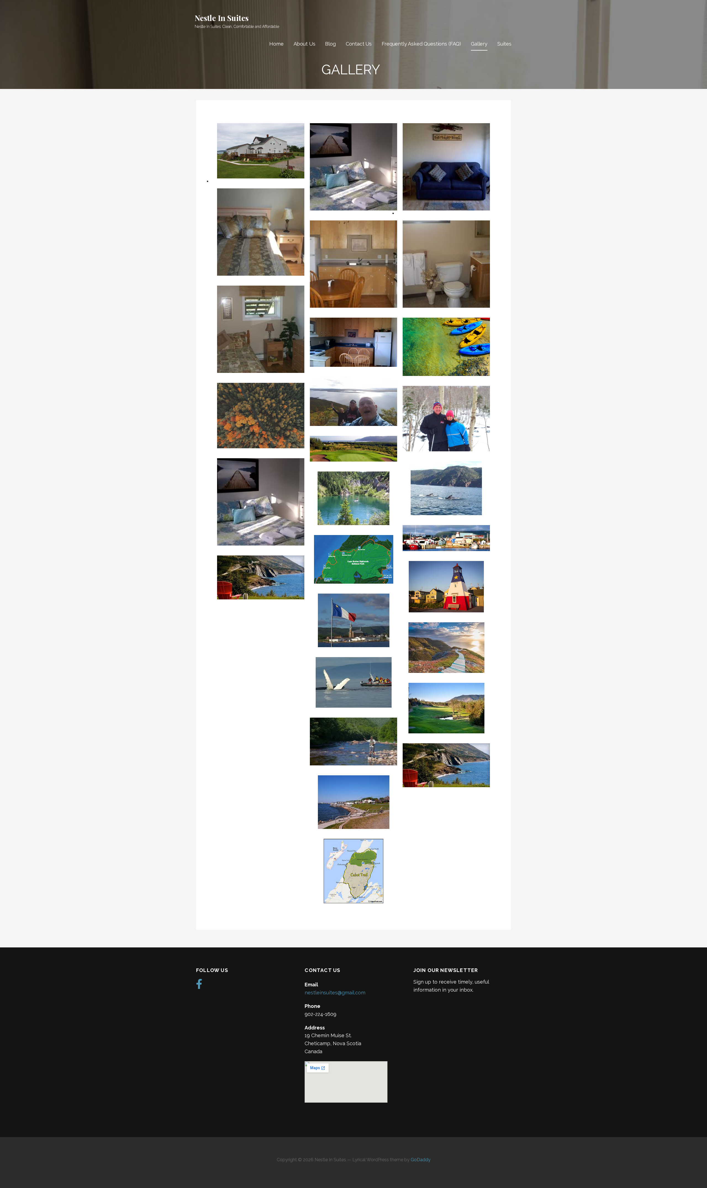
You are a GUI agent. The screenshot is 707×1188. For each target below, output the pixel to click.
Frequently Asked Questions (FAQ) (421, 44)
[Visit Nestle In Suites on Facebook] (199, 986)
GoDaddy (421, 1159)
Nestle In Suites (221, 18)
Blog (330, 44)
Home (276, 44)
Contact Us (359, 44)
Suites (504, 44)
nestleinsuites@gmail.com (335, 992)
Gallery (479, 44)
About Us (304, 44)
